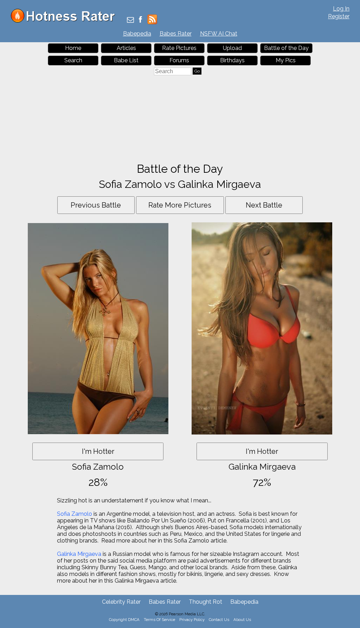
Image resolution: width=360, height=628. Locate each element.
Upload (232, 48)
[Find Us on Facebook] (140, 20)
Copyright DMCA (124, 619)
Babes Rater (176, 33)
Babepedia (137, 33)
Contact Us (219, 619)
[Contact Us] (130, 20)
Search (73, 60)
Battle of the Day (286, 48)
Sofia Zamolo (74, 513)
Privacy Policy (192, 619)
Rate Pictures (179, 48)
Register (338, 16)
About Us (242, 619)
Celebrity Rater (121, 601)
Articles (126, 48)
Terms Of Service (159, 619)
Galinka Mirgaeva (79, 554)
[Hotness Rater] (65, 21)
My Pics (286, 60)
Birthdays (232, 60)
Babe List (126, 60)
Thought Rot (205, 601)
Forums (179, 60)
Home (73, 48)
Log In (341, 8)
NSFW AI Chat (218, 33)
